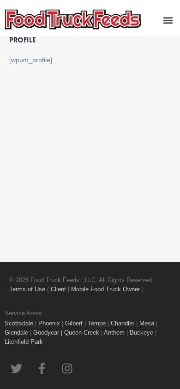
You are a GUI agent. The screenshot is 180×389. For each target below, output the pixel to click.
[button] (167, 20)
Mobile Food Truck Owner (105, 289)
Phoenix (49, 323)
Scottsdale (19, 323)
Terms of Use (28, 289)
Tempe (97, 323)
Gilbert (74, 323)
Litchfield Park (25, 341)
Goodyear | (47, 332)
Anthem (115, 332)
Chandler (122, 323)
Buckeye (141, 332)
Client (59, 289)
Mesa (146, 323)
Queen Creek (82, 332)
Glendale (17, 332)
